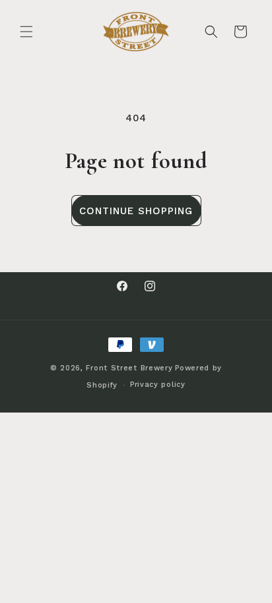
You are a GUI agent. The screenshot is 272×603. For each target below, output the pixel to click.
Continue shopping (136, 211)
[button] (26, 31)
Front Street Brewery (129, 368)
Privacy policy (158, 384)
